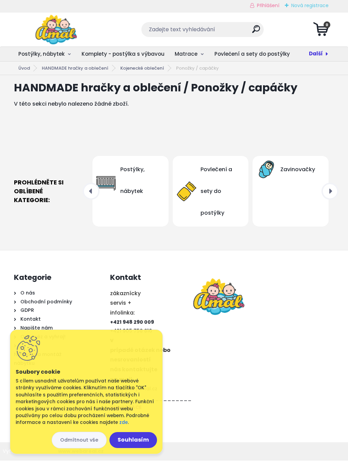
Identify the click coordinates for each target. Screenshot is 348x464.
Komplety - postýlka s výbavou (123, 53)
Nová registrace (310, 5)
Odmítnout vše (79, 439)
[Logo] (55, 30)
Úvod (24, 68)
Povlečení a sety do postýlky (252, 53)
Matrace (186, 53)
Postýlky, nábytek (41, 53)
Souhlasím (133, 440)
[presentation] (91, 191)
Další (316, 53)
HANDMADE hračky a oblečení (75, 68)
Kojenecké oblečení (142, 68)
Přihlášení (268, 5)
